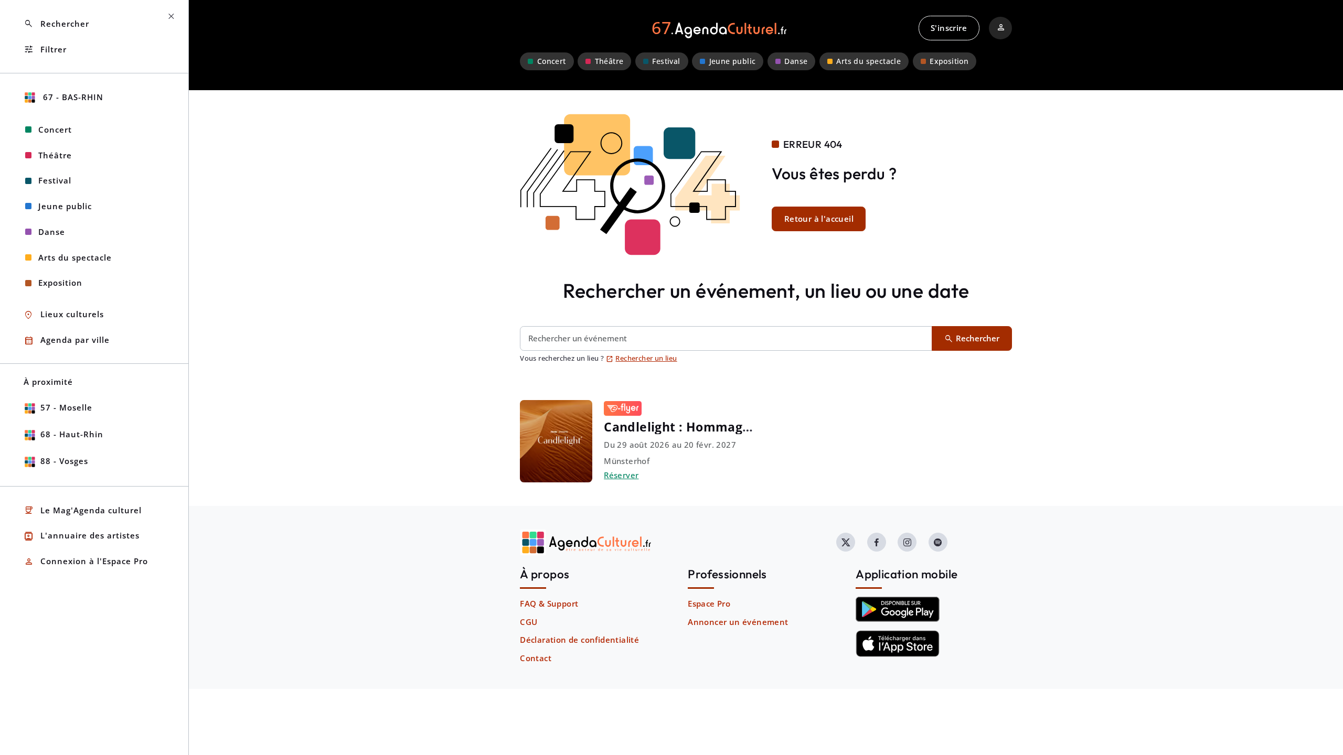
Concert (551, 61)
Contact (535, 658)
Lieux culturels (64, 315)
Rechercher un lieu (641, 358)
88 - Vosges (64, 461)
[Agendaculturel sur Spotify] (938, 542)
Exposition (949, 61)
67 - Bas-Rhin (71, 97)
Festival (666, 61)
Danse (795, 61)
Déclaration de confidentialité (579, 639)
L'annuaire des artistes (82, 536)
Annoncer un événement (738, 622)
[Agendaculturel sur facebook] (876, 542)
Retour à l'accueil (819, 218)
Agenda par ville (67, 341)
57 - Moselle (66, 407)
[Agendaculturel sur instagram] (907, 542)
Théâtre (609, 61)
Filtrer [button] (45, 50)
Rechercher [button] (56, 24)
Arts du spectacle (868, 61)
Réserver (621, 475)
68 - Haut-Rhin (71, 434)
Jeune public (732, 61)
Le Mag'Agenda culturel (83, 510)
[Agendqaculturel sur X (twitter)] (845, 542)
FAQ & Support (549, 603)
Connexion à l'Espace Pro (86, 562)
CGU (528, 622)
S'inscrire (949, 28)
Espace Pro (709, 603)
